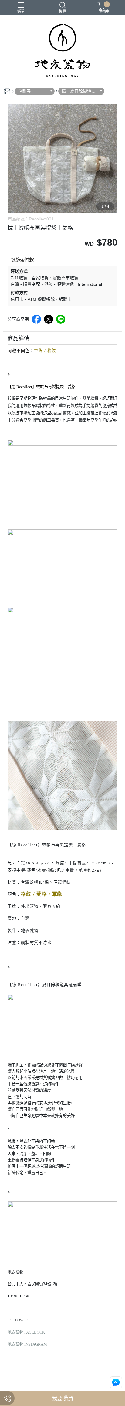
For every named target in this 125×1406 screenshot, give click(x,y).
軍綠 (38, 350)
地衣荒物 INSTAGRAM (27, 1344)
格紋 (51, 350)
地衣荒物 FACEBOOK (26, 1332)
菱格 (41, 894)
